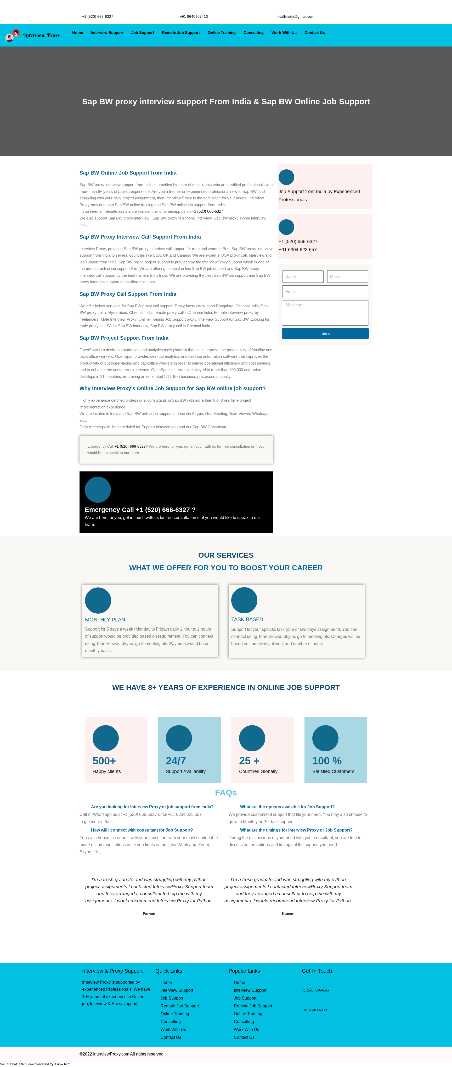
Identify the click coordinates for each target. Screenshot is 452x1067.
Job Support (142, 32)
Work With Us (284, 32)
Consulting (254, 32)
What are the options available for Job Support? (287, 807)
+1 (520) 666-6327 (207, 211)
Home (77, 32)
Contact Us (314, 32)
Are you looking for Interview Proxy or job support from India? (152, 807)
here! (67, 1064)
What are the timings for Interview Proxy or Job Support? (296, 830)
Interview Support (107, 32)
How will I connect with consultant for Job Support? (142, 830)
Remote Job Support (181, 32)
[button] (151, 806)
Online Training (222, 32)
